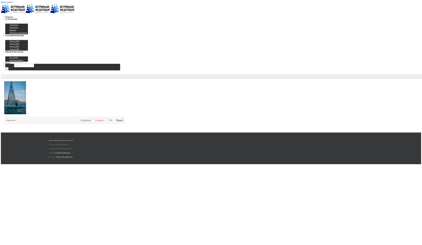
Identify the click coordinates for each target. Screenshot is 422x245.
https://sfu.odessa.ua (64, 157)
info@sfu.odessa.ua (62, 153)
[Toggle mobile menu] (1, 73)
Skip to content (7, 2)
